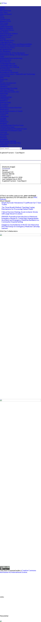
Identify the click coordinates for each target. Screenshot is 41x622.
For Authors (4, 32)
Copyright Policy (6, 42)
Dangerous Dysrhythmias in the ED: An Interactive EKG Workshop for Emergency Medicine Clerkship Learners (21, 226)
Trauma (3, 115)
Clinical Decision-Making (9, 67)
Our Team (3, 12)
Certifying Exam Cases (8, 65)
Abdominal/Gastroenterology (11, 58)
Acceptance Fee (6, 49)
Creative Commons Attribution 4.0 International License (18, 571)
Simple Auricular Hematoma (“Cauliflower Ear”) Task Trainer (21, 203)
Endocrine (4, 79)
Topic (2, 56)
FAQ (1, 16)
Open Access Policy (7, 48)
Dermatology (5, 76)
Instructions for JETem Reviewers (12, 53)
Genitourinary (5, 85)
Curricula (3, 132)
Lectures (3, 136)
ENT (2, 81)
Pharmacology (5, 102)
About (2, 9)
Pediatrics (4, 100)
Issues (2, 18)
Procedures (4, 104)
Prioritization (5, 69)
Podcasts (3, 137)
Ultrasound (4, 116)
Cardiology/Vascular (7, 63)
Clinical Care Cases (7, 127)
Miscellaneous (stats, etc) (9, 92)
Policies (3, 39)
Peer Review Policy (7, 40)
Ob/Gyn (3, 95)
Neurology (4, 93)
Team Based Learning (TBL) (10, 143)
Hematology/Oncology (8, 88)
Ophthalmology (6, 97)
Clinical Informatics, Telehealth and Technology (17, 74)
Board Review (5, 62)
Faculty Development (8, 83)
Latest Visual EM (6, 26)
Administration (5, 60)
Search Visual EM (6, 28)
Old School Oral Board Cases (11, 130)
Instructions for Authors (9, 33)
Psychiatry (4, 106)
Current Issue (5, 19)
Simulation (4, 139)
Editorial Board (5, 14)
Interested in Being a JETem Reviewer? (14, 55)
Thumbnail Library (7, 30)
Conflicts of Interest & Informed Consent (15, 46)
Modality (3, 123)
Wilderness (4, 122)
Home (2, 7)
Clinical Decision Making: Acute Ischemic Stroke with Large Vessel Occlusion (20, 213)
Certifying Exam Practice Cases (12, 125)
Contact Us (4, 146)
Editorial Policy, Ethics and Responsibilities (16, 44)
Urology (3, 118)
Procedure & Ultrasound (9, 72)
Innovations (4, 134)
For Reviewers (5, 51)
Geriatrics (4, 86)
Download (6, 168)
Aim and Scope (5, 10)
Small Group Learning (8, 141)
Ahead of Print (5, 21)
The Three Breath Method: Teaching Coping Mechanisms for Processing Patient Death (18, 208)
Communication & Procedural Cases (13, 129)
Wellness (3, 120)
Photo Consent (5, 37)
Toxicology (4, 113)
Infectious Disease (7, 90)
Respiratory (4, 109)
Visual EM (4, 25)
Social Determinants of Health (11, 111)
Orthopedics (5, 99)
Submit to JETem (6, 35)
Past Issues (4, 23)
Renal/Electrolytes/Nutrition (11, 107)
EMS (2, 77)
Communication (6, 70)
